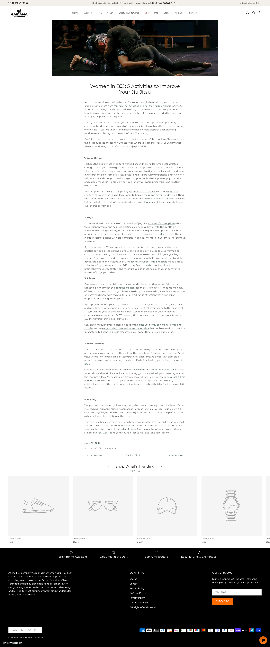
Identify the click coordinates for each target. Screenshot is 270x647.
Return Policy (137, 588)
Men (99, 13)
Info (156, 13)
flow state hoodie (153, 198)
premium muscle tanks (164, 369)
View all (135, 471)
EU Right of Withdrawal (143, 607)
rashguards (144, 265)
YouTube (179, 13)
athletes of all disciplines (161, 223)
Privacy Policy (137, 597)
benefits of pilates (125, 287)
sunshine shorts (136, 369)
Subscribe (222, 601)
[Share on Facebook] (96, 443)
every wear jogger (106, 432)
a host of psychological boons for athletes (151, 234)
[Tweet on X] (92, 443)
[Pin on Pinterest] (99, 443)
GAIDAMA (19, 637)
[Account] (247, 13)
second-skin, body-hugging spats (148, 261)
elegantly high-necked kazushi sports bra (125, 328)
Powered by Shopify (34, 637)
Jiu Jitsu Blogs (138, 593)
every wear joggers (142, 202)
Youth (110, 13)
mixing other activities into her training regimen (141, 106)
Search (133, 579)
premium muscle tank (143, 191)
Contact (134, 583)
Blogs (166, 13)
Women (88, 13)
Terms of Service (139, 602)
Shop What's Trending (135, 466)
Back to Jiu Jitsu (135, 455)
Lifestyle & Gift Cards (129, 13)
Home (75, 13)
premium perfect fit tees (122, 429)
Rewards (193, 13)
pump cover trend (158, 195)
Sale (147, 13)
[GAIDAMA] (19, 13)
